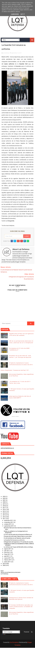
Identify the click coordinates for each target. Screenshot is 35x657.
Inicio (2, 570)
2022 (4, 498)
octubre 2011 (8, 524)
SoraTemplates (14, 642)
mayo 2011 (7, 554)
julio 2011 (7, 550)
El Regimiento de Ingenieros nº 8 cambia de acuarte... (19, 542)
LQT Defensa (4, 574)
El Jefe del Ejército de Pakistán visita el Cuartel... (17, 538)
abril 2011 (7, 556)
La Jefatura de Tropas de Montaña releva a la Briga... (19, 547)
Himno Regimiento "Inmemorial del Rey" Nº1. (15, 370)
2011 (4, 518)
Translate (8, 634)
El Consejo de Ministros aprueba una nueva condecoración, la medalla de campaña (21, 606)
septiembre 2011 (9, 526)
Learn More (15, 14)
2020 (4, 502)
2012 (4, 517)
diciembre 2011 (8, 520)
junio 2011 (7, 552)
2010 (4, 563)
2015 (4, 511)
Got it (23, 14)
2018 (4, 506)
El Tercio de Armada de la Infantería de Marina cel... (18, 534)
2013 (4, 515)
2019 (4, 504)
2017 (4, 507)
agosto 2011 (8, 549)
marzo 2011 (7, 558)
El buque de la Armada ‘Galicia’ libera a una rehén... (18, 536)
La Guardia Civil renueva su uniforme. (14, 540)
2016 (4, 509)
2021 (4, 500)
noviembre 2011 (9, 522)
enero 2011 (7, 561)
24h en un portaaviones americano (10, 572)
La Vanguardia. (10, 221)
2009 (4, 565)
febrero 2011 (8, 560)
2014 (4, 513)
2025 (4, 496)
